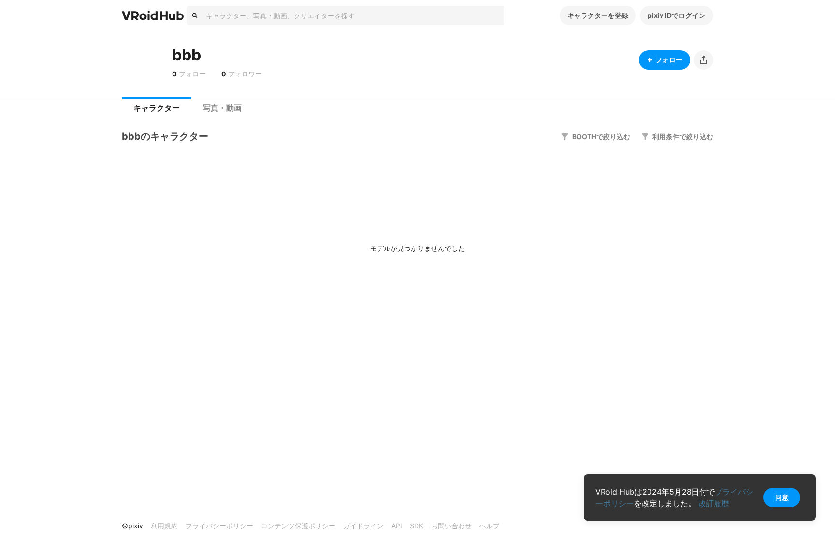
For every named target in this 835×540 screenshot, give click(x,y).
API (396, 526)
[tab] (156, 108)
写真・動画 (222, 108)
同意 (782, 497)
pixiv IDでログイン (676, 15)
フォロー (668, 60)
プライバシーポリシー (219, 526)
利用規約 (164, 526)
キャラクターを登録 (597, 15)
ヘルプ (489, 526)
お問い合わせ (451, 526)
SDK (416, 526)
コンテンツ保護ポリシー (298, 526)
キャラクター (156, 108)
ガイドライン (363, 526)
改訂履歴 (713, 503)
